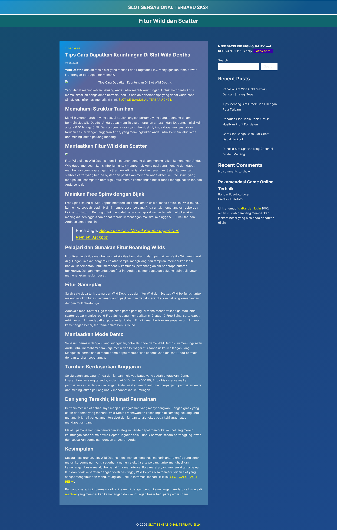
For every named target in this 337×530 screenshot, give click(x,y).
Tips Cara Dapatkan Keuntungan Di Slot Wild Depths (127, 55)
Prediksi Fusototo (230, 199)
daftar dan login (249, 208)
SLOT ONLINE (72, 48)
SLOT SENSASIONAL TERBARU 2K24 (174, 524)
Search (223, 60)
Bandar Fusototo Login (234, 194)
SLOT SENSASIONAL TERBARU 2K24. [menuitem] (145, 99)
